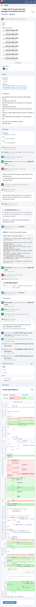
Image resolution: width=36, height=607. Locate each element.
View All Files (18, 63)
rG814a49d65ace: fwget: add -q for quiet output (15, 87)
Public (13, 14)
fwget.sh (7, 380)
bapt (6, 81)
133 (6, 285)
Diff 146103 (21, 227)
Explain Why (24, 335)
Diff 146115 (21, 293)
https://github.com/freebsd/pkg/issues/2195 (14, 328)
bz (11, 19)
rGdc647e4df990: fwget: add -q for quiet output (15, 85)
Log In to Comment (9, 602)
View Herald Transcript (28, 152)
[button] (34, 2)
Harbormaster (8, 161)
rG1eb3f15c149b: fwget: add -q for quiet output (15, 89)
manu (6, 80)
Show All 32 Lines (18, 402)
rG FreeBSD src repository (9, 134)
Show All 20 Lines (18, 439)
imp (7, 69)
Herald (6, 152)
